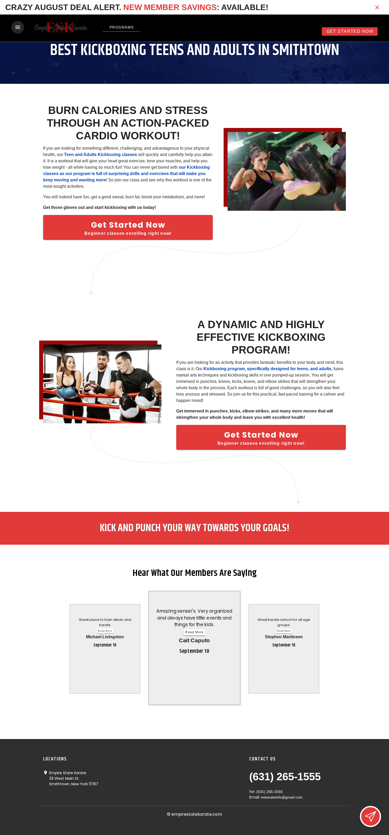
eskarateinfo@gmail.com (281, 797)
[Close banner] (377, 7)
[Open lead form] (370, 816)
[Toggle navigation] (17, 27)
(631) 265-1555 (285, 776)
